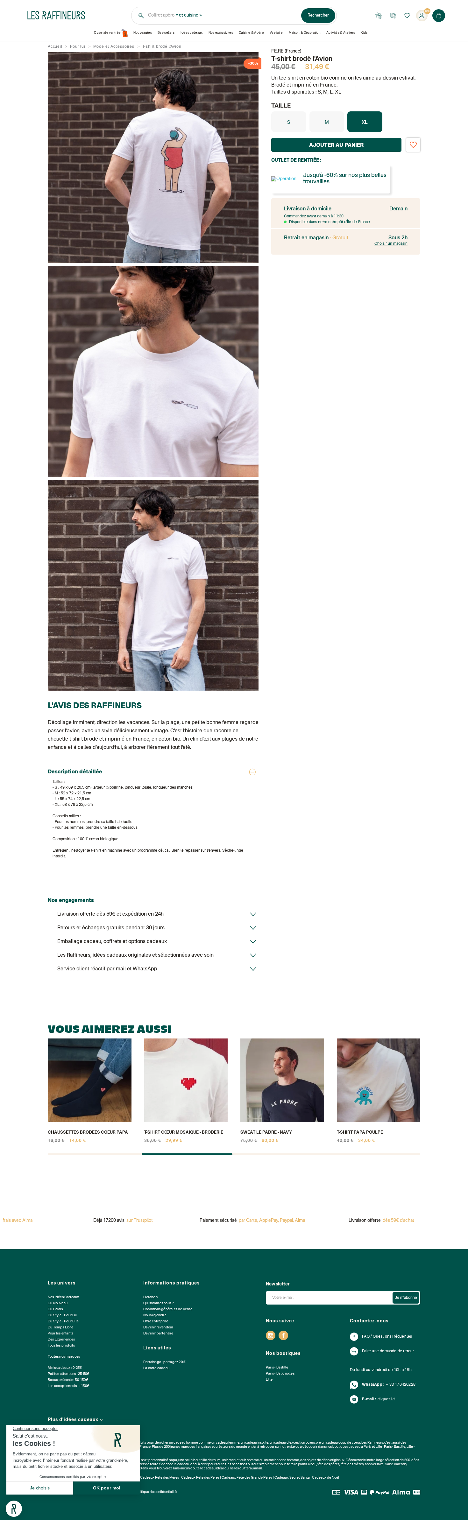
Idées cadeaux (192, 32)
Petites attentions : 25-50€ (68, 1374)
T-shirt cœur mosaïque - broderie (183, 1132)
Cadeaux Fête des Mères (159, 1478)
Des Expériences (61, 1339)
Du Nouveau (57, 1303)
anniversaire (374, 1464)
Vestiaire (276, 32)
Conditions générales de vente (167, 1309)
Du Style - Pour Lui (62, 1315)
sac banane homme (283, 1460)
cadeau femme (227, 1443)
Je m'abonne (406, 1298)
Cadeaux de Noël (325, 1478)
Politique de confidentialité (156, 1492)
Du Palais (55, 1309)
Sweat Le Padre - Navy (266, 1132)
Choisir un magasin (391, 244)
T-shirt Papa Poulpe (360, 1132)
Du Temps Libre (60, 1327)
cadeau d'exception (289, 1443)
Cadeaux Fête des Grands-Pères (247, 1478)
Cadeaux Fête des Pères (200, 1478)
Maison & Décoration (305, 32)
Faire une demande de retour (388, 1351)
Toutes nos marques (64, 1357)
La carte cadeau (156, 1368)
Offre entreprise (155, 1321)
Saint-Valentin (396, 1464)
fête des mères (352, 1464)
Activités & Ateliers (340, 32)
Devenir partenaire (158, 1333)
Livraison (150, 1297)
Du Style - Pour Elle (63, 1321)
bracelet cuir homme (242, 1460)
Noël (312, 1464)
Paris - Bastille (277, 1367)
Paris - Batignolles (280, 1374)
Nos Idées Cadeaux (63, 1297)
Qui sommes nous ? (158, 1303)
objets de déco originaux (325, 1460)
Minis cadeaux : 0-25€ (65, 1368)
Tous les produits (61, 1346)
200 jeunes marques (179, 1447)
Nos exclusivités (221, 32)
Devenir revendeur (158, 1327)
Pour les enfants (60, 1333)
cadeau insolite (256, 1443)
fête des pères (328, 1464)
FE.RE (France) (286, 51)
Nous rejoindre (155, 1315)
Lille (269, 1380)
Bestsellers (166, 32)
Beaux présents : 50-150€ (68, 1380)
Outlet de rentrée (107, 32)
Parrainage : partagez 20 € (164, 1362)
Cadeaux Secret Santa (292, 1478)
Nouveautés (142, 32)
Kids (364, 32)
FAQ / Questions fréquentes (387, 1337)
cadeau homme (186, 1443)
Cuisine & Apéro (251, 32)
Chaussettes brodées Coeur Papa (88, 1132)
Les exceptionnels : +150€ (68, 1386)
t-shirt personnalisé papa (158, 1460)
